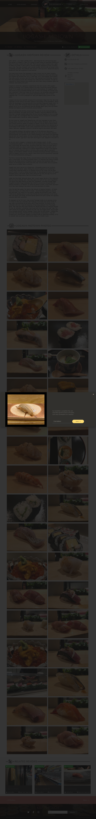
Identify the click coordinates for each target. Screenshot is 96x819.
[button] (93, 394)
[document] (48, 409)
